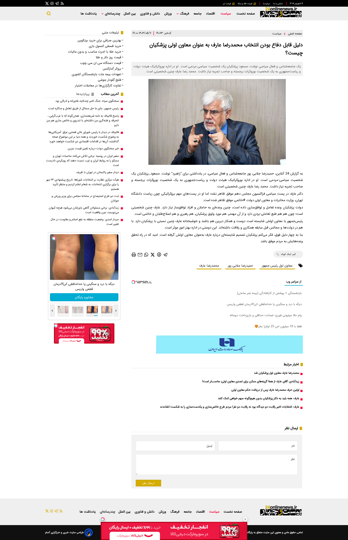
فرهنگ (184, 13)
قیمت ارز (227, 3)
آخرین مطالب (110, 94)
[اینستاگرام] (52, 3)
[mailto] (140, 254)
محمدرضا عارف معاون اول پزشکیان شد (276, 373)
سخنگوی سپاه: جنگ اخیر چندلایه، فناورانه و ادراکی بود (87, 101)
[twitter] (152, 254)
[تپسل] (103, 519)
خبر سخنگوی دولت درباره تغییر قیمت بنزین (93, 148)
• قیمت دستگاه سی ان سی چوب (101, 62)
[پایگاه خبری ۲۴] (281, 17)
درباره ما (267, 3)
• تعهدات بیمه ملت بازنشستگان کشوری (97, 74)
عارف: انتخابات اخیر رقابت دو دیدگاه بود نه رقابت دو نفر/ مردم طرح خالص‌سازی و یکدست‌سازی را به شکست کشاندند (229, 407)
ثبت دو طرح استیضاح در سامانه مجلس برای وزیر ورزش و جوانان (85, 198)
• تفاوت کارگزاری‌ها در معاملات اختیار (99, 85)
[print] (133, 254)
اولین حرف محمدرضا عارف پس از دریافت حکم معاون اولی (265, 390)
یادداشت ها (89, 13)
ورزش (168, 13)
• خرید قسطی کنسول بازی (106, 46)
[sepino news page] (229, 352)
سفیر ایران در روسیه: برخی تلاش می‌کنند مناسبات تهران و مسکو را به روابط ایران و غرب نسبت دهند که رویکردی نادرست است (82, 161)
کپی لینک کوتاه (288, 254)
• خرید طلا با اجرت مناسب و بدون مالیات (95, 51)
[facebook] (159, 254)
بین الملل (130, 13)
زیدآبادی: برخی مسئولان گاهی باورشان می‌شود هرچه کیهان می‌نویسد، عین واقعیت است (84, 210)
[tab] (111, 94)
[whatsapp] (146, 254)
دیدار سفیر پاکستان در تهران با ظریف (97, 172)
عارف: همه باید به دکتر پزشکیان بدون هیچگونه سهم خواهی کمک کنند (258, 398)
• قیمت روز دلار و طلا (109, 57)
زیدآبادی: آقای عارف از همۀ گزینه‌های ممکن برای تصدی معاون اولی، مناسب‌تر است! (250, 381)
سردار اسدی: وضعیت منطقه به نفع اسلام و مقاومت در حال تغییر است (85, 221)
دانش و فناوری (150, 13)
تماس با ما (278, 3)
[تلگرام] (57, 3)
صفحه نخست (245, 13)
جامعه (198, 13)
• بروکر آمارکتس (113, 68)
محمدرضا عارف (209, 265)
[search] (48, 13)
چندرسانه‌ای (112, 13)
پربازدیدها (82, 94)
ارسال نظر (148, 483)
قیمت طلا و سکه (245, 3)
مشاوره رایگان (84, 297)
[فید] (62, 3)
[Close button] (245, 519)
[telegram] (165, 254)
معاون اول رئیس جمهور (277, 265)
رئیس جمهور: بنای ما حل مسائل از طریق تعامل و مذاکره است (83, 108)
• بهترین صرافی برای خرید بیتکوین (100, 40)
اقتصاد (211, 13)
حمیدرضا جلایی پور (240, 265)
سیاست (226, 13)
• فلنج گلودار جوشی (110, 79)
